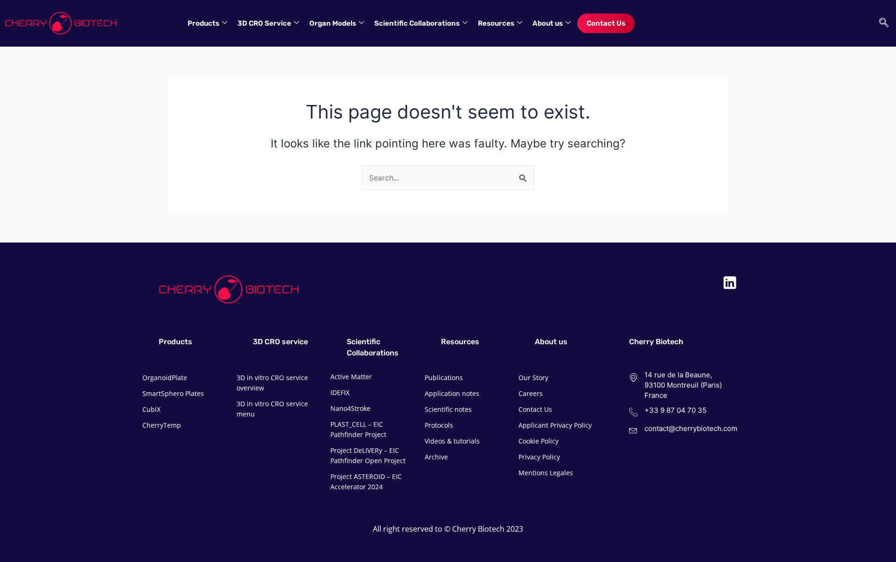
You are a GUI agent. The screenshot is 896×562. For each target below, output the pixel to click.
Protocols (439, 425)
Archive (436, 456)
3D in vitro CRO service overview (272, 382)
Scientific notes (448, 409)
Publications (444, 377)
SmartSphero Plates (173, 393)
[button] (882, 23)
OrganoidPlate (164, 377)
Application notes (452, 393)
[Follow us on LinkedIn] (729, 282)
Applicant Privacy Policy (555, 425)
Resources (496, 23)
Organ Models (332, 23)
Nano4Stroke (350, 408)
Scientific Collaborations (417, 23)
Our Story (533, 377)
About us (547, 23)
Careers (530, 393)
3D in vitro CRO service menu (272, 408)
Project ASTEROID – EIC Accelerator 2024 (366, 481)
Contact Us (606, 23)
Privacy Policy (539, 456)
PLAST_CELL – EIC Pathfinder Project (358, 429)
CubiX (151, 409)
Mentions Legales (545, 472)
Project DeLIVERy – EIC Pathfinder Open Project (368, 455)
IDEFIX (340, 392)
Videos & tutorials (452, 441)
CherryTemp (161, 425)
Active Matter (351, 376)
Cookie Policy (538, 441)
